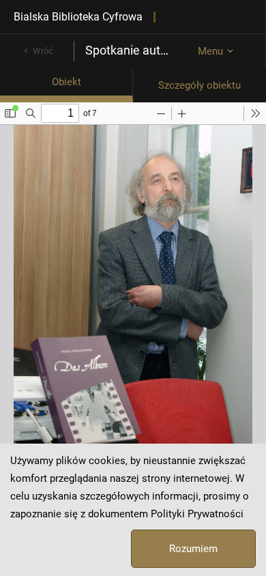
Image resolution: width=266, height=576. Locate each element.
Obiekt (66, 82)
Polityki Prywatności (197, 514)
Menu (210, 51)
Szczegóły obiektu (199, 85)
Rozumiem (193, 549)
